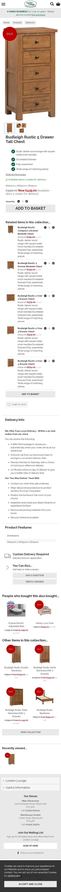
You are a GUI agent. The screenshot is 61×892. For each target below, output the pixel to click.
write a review (35, 581)
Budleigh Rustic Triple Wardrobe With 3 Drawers (16, 713)
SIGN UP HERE (30, 846)
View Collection (31, 732)
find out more (38, 15)
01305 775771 (33, 824)
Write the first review (16, 174)
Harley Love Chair (45, 623)
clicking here (14, 875)
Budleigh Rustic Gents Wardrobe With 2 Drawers (45, 670)
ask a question (35, 575)
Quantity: (10, 201)
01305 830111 (32, 810)
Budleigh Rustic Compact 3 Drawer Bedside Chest (28, 230)
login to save (18, 404)
